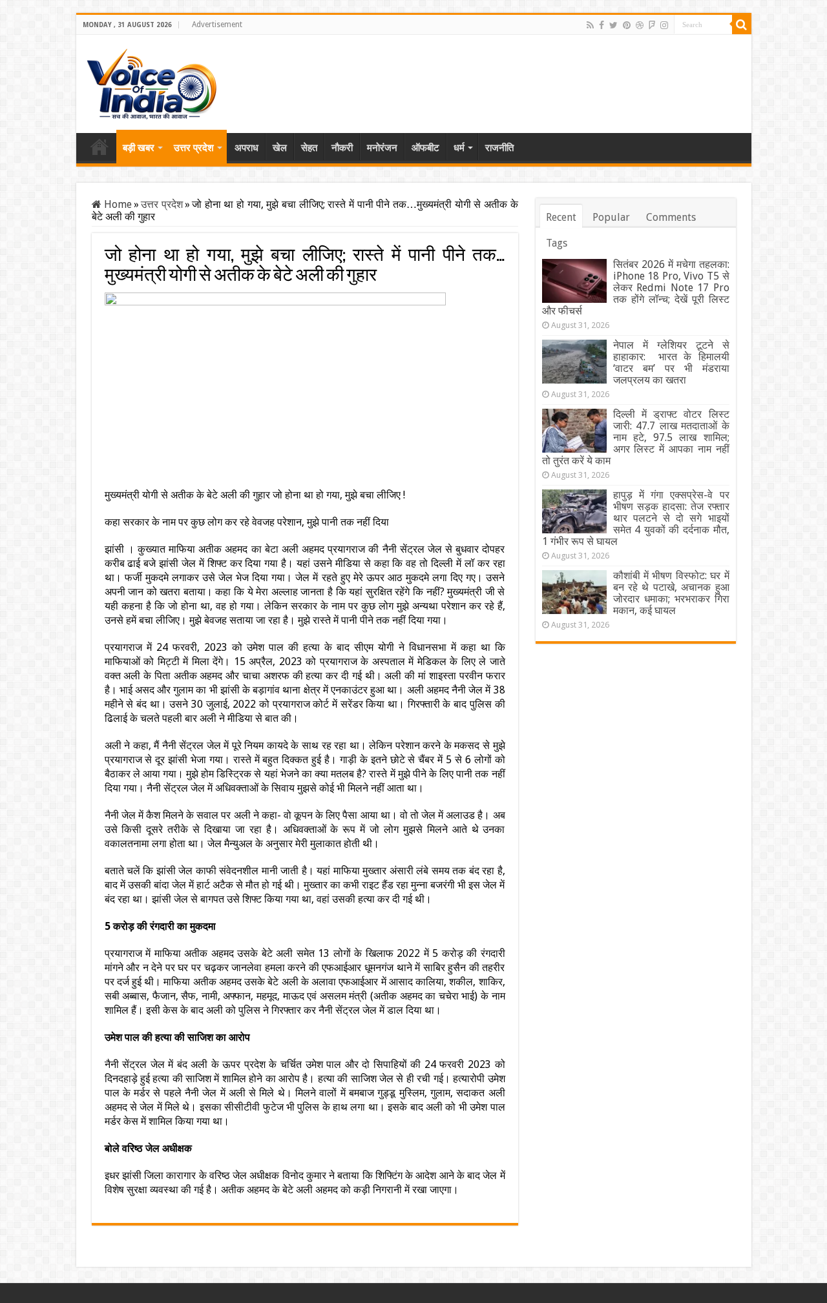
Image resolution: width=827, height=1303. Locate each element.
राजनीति (499, 148)
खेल (280, 148)
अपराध (246, 148)
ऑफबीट (425, 148)
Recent (561, 217)
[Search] (741, 24)
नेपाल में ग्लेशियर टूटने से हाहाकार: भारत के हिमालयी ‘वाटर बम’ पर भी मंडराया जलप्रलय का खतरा (671, 362)
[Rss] (590, 25)
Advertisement (217, 24)
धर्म (459, 148)
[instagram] (664, 25)
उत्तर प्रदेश (194, 148)
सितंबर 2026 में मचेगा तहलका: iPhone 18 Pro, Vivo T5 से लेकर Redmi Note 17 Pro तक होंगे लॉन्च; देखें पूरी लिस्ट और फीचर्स (635, 287)
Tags (556, 243)
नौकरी (342, 148)
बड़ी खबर (138, 148)
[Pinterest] (627, 25)
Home (99, 146)
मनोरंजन (382, 148)
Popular (611, 217)
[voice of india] (151, 81)
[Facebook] (601, 25)
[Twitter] (613, 25)
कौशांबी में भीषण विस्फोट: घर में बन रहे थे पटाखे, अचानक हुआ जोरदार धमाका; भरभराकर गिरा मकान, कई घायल (671, 593)
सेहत (309, 148)
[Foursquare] (651, 25)
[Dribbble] (639, 25)
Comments (671, 217)
